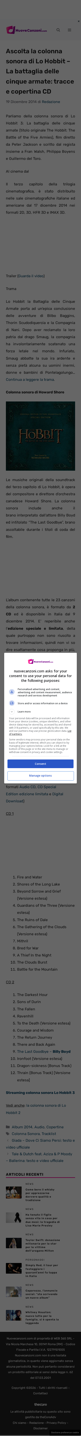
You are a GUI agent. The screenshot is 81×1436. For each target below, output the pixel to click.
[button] (40, 711)
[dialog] (40, 718)
